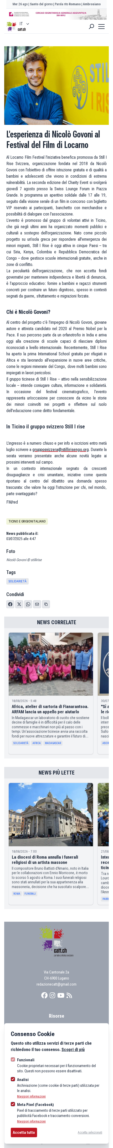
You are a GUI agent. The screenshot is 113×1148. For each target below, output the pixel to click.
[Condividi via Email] (37, 604)
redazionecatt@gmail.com (56, 984)
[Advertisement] (56, 14)
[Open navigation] (101, 26)
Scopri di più (73, 1049)
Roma (16, 893)
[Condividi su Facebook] (10, 604)
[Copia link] (46, 604)
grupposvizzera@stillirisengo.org (60, 449)
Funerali (30, 893)
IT (21, 23)
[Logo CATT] (11, 26)
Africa (37, 743)
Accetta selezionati (90, 1132)
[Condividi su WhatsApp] (28, 604)
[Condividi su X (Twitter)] (19, 604)
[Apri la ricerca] (91, 26)
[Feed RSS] (69, 995)
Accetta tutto (24, 1132)
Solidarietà (17, 581)
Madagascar (53, 743)
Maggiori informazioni (31, 1096)
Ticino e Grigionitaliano (27, 521)
